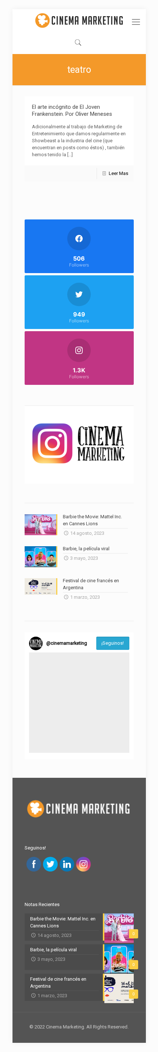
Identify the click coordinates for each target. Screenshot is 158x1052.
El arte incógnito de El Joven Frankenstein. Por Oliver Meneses (72, 110)
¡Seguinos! (112, 643)
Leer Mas (118, 173)
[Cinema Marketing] (79, 20)
